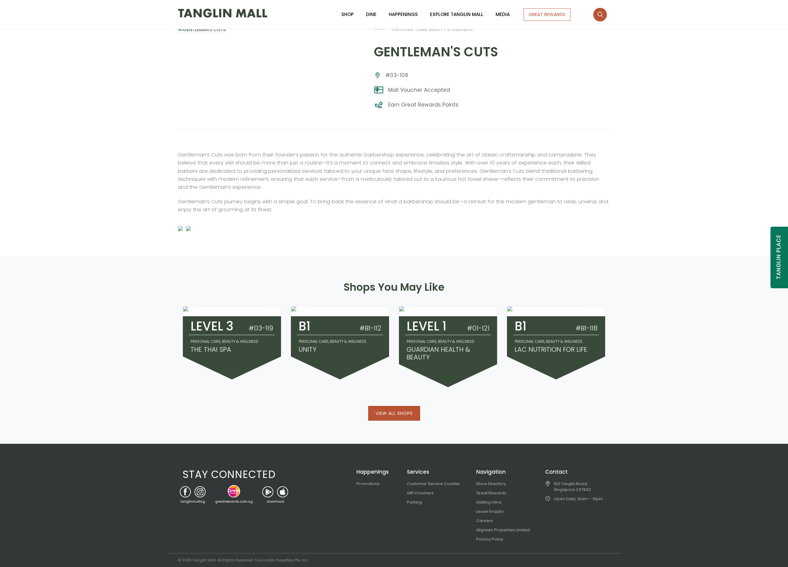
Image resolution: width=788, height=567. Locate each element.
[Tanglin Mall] (222, 13)
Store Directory (491, 484)
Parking (414, 502)
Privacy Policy (489, 539)
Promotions (368, 484)
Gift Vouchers (420, 493)
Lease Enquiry (490, 511)
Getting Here (488, 502)
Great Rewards (491, 493)
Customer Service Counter (433, 484)
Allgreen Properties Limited (503, 530)
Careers (484, 521)
